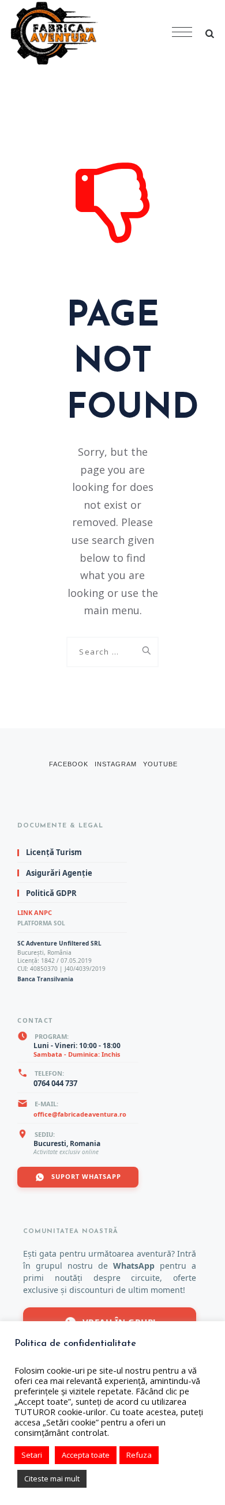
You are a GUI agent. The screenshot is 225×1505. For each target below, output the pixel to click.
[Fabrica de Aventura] (93, 33)
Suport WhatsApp (85, 1176)
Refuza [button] (139, 1455)
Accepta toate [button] (86, 1455)
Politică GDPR (51, 893)
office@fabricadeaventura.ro (79, 1114)
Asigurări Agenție (59, 873)
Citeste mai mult (52, 1478)
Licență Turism (54, 853)
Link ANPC (34, 912)
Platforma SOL (41, 923)
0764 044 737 (55, 1083)
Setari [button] (31, 1455)
